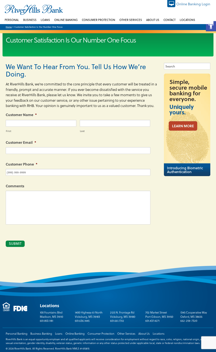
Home (9, 26)
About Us (144, 333)
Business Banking (41, 333)
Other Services (126, 333)
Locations (159, 333)
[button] (211, 26)
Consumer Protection (101, 333)
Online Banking (75, 333)
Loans (58, 333)
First (8, 131)
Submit (15, 243)
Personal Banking (16, 333)
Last (82, 131)
